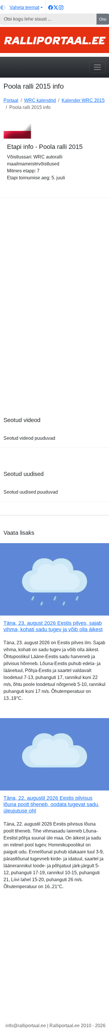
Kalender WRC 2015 (83, 100)
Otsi (102, 19)
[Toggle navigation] (97, 67)
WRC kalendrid (40, 100)
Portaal (10, 100)
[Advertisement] (54, 246)
